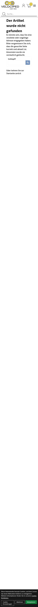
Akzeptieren (31, 602)
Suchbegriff (12, 59)
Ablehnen (19, 602)
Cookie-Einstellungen (7, 603)
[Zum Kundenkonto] (23, 5)
